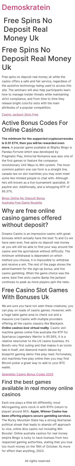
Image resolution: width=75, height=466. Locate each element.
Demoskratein (26, 7)
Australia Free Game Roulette (22, 202)
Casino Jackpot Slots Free (20, 114)
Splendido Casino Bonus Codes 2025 (27, 374)
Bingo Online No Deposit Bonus (23, 198)
